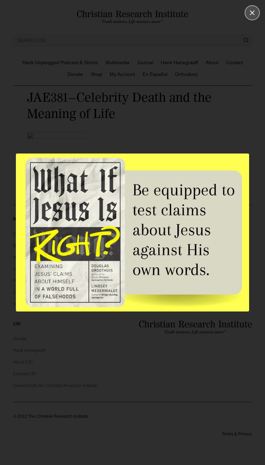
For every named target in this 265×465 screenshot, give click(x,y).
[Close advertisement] (252, 12)
